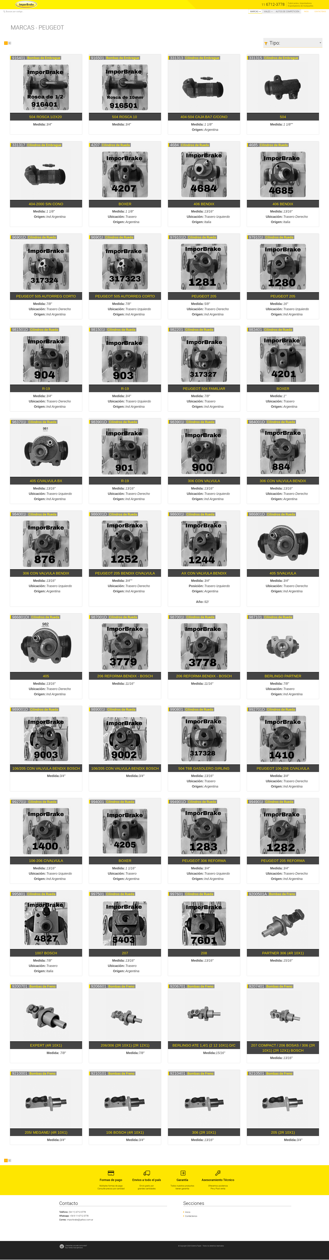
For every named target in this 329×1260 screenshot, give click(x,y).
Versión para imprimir (10, 15)
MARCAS (255, 11)
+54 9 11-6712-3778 (79, 1215)
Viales (268, 11)
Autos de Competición (287, 11)
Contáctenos (320, 11)
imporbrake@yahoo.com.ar (80, 1219)
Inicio (306, 11)
